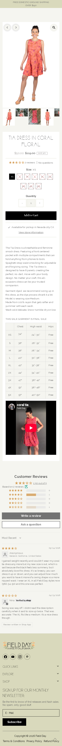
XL (42, 176)
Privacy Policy (34, 741)
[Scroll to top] (55, 739)
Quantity (31, 196)
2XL (50, 176)
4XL (31, 186)
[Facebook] (5, 657)
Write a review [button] (31, 515)
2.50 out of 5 (40, 483)
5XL (38, 186)
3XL (23, 186)
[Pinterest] (27, 657)
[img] (9, 548)
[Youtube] (13, 657)
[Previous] (7, 27)
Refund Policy (51, 741)
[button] (17, 162)
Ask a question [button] (31, 524)
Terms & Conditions (14, 741)
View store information (31, 232)
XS (12, 176)
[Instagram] (20, 657)
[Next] (16, 27)
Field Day (41, 736)
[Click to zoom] (54, 28)
